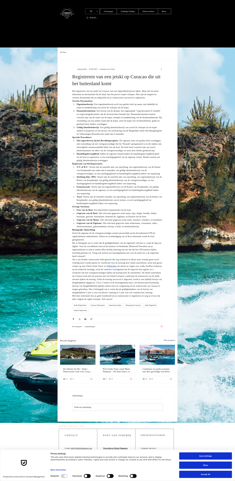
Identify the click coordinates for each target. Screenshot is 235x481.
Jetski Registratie (151, 305)
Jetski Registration (80, 305)
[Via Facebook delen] (73, 319)
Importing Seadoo (115, 305)
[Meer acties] (161, 69)
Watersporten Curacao (133, 305)
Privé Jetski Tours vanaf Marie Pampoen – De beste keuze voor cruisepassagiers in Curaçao (117, 370)
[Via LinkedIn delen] (85, 319)
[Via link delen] (91, 319)
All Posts (63, 52)
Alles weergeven (169, 340)
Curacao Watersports (98, 305)
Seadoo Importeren (80, 310)
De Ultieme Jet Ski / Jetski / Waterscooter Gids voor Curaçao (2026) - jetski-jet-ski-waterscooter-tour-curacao (77, 370)
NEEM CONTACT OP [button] (71, 426)
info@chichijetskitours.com (81, 448)
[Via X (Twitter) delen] (79, 319)
